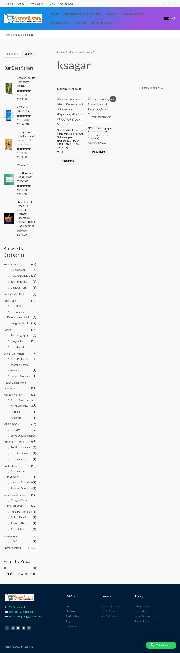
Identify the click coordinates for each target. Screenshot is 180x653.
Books (110, 14)
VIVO (14, 541)
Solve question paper (23, 435)
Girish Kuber (18, 269)
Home (9, 3)
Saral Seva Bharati (14, 495)
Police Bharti (18, 517)
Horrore (15, 411)
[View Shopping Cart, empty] (165, 18)
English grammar (20, 447)
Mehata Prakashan (22, 482)
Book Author (11, 264)
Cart (52, 3)
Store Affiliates (101, 23)
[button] (174, 18)
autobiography (19, 405)
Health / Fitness (20, 346)
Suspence (16, 417)
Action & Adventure (22, 399)
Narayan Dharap (20, 275)
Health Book (18, 306)
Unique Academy (20, 376)
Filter (9, 573)
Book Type (10, 300)
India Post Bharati (21, 511)
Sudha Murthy (19, 281)
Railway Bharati (20, 523)
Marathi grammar (21, 453)
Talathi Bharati (19, 529)
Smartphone (11, 536)
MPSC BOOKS (59, 23)
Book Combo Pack (14, 294)
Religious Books (20, 323)
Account (81, 23)
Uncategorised (12, 547)
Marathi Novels (133, 14)
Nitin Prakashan (20, 358)
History (15, 429)
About (21, 3)
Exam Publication (14, 353)
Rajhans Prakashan (22, 488)
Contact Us (66, 3)
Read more (68, 160)
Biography (17, 341)
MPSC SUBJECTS (14, 442)
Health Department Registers (82, 14)
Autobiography (19, 335)
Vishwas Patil (19, 287)
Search (29, 53)
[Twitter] (169, 3)
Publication (10, 466)
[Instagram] (174, 3)
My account (37, 3)
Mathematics (18, 459)
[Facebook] (164, 3)
